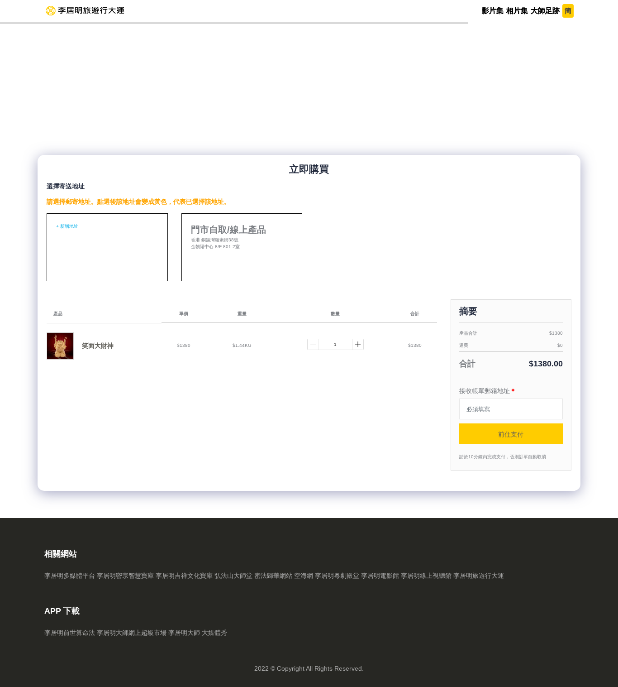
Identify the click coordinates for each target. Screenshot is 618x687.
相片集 (517, 10)
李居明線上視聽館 (426, 575)
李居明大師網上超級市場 (131, 632)
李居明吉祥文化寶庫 (184, 575)
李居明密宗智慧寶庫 (125, 575)
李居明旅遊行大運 (478, 575)
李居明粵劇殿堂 (337, 575)
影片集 (493, 10)
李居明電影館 (380, 575)
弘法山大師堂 (233, 575)
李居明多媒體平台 (69, 575)
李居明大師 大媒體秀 (197, 632)
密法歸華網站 (273, 575)
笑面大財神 (98, 345)
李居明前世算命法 (69, 632)
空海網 (303, 575)
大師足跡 (545, 10)
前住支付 (510, 434)
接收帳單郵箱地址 (487, 390)
